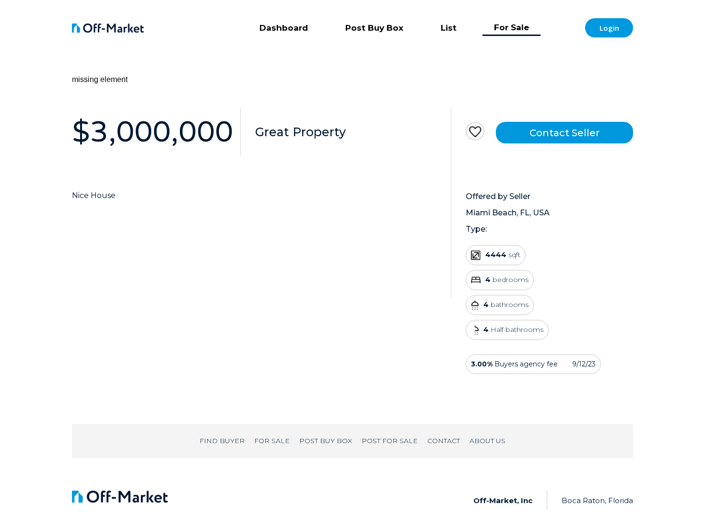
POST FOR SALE (390, 440)
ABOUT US (487, 440)
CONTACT (443, 440)
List (449, 28)
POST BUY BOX (325, 440)
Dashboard (283, 28)
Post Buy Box (374, 28)
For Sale (511, 27)
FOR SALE (272, 440)
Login (609, 28)
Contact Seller (564, 133)
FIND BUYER (222, 440)
